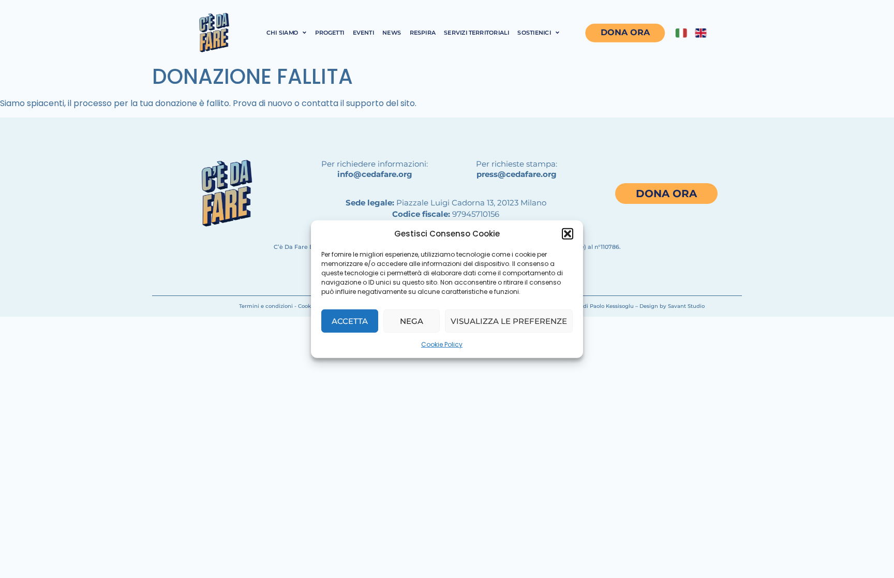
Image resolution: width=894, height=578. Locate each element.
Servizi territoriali (476, 32)
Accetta (350, 320)
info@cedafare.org (374, 174)
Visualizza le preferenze (509, 320)
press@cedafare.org (516, 174)
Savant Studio (686, 306)
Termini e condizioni (266, 306)
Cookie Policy (442, 344)
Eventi (363, 32)
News (391, 32)
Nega (411, 320)
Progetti (330, 32)
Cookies (308, 306)
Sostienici (534, 32)
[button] (567, 234)
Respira (423, 32)
